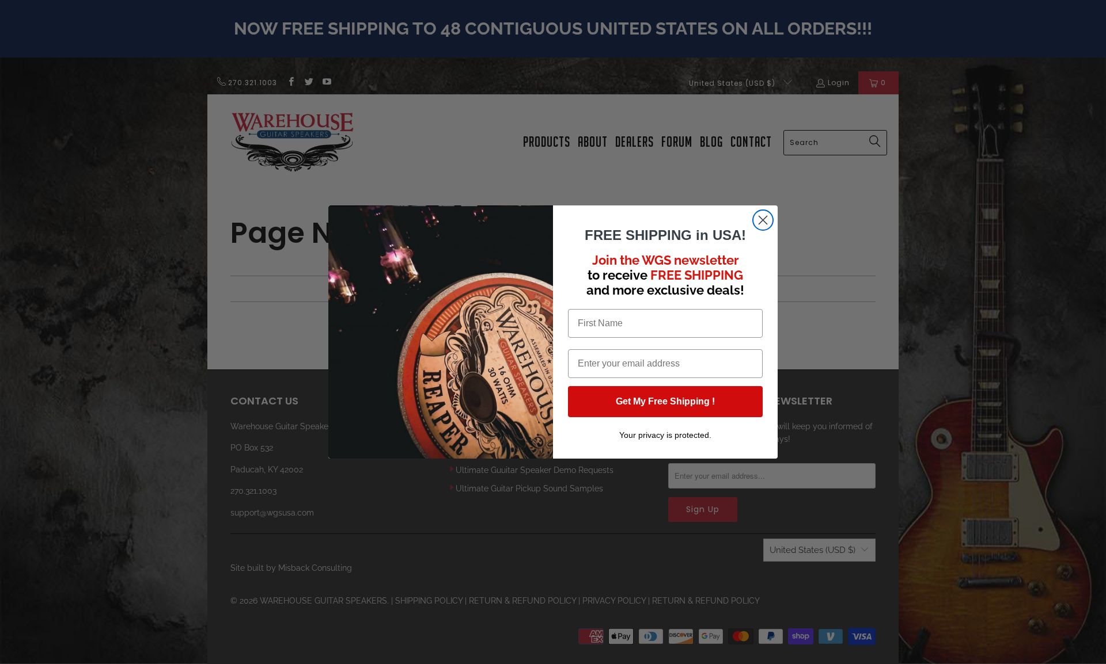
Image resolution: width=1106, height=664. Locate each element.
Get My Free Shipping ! (665, 401)
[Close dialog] (763, 220)
